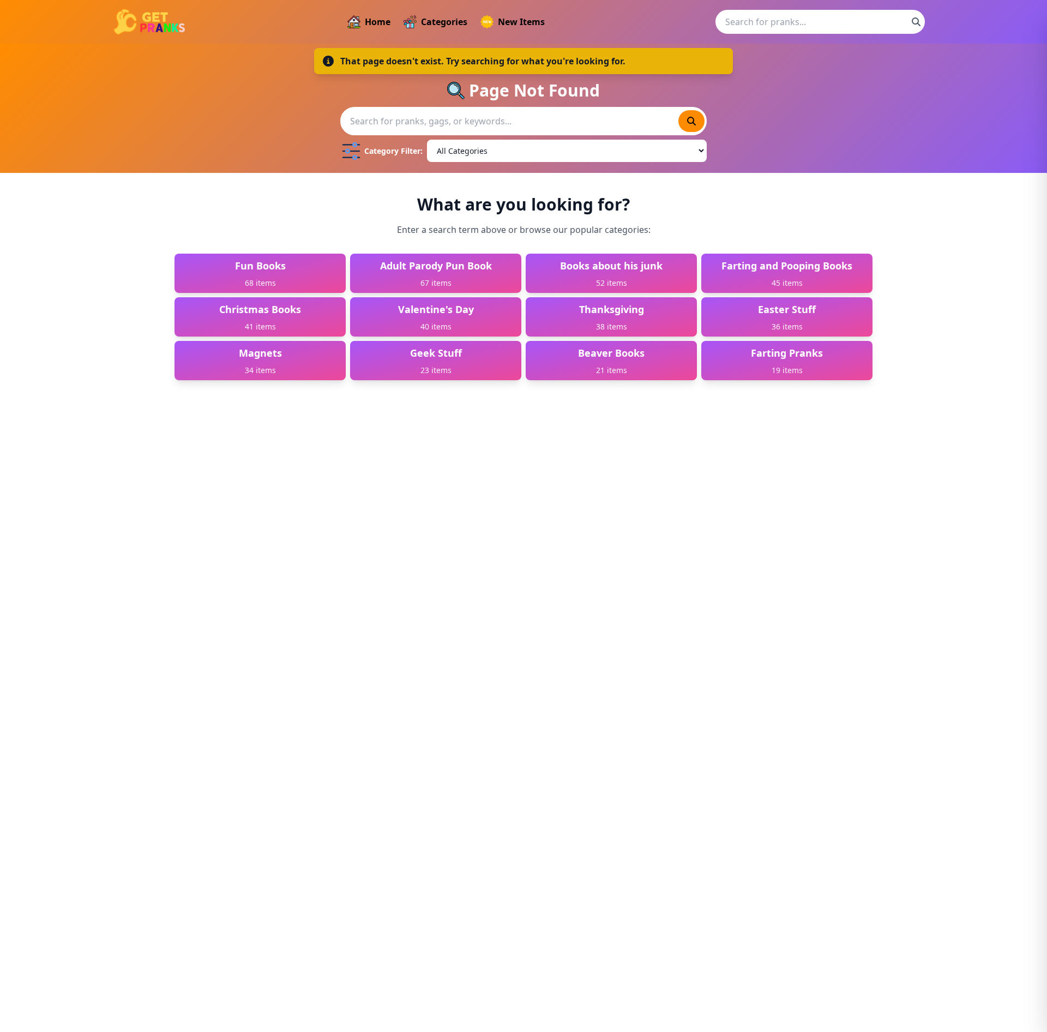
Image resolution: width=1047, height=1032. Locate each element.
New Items (521, 22)
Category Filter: (393, 151)
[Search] (916, 21)
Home (377, 22)
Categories (444, 22)
